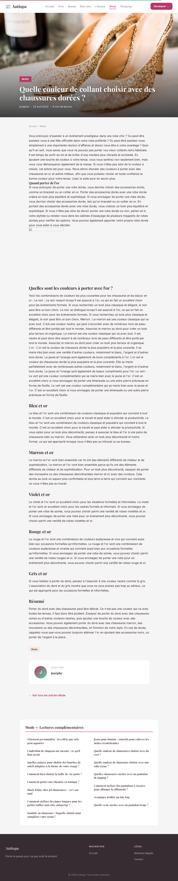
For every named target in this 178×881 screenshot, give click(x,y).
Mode (112, 6)
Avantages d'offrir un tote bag (112, 797)
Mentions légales (143, 853)
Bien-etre (85, 6)
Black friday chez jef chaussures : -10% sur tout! (53, 791)
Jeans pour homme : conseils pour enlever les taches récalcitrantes (121, 741)
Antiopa (16, 6)
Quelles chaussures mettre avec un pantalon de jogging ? (121, 775)
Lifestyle (100, 6)
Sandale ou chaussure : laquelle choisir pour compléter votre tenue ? (54, 814)
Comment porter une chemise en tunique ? (53, 782)
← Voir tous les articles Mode (47, 695)
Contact (138, 859)
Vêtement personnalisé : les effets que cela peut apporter (53, 741)
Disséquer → (161, 6)
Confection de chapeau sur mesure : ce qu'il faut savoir (53, 752)
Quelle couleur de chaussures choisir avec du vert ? (121, 752)
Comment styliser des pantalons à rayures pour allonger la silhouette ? (119, 787)
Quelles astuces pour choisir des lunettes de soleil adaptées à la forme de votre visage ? (54, 764)
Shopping (126, 6)
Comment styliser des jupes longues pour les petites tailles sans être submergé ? (54, 803)
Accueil (50, 6)
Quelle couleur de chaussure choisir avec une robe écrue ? (121, 764)
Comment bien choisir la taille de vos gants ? (54, 774)
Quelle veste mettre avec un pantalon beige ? (121, 805)
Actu (61, 6)
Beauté (72, 6)
